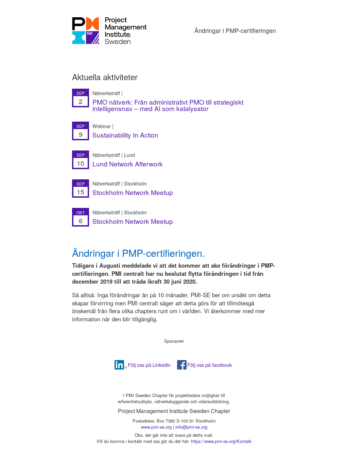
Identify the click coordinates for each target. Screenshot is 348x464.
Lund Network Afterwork (127, 163)
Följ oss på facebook (209, 364)
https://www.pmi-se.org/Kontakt (221, 441)
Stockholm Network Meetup (132, 192)
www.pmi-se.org (156, 427)
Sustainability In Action (125, 134)
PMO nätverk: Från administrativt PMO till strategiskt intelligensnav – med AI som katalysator (167, 105)
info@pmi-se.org (191, 427)
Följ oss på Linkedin (149, 364)
